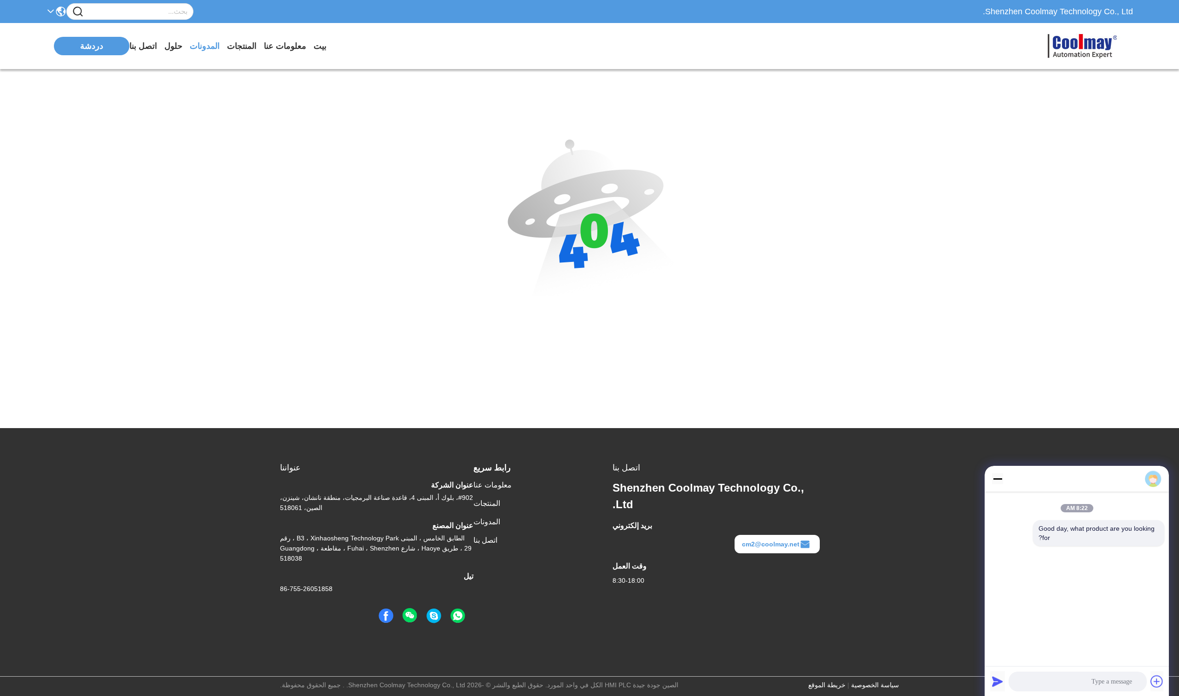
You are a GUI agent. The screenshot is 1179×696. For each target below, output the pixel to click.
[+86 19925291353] (434, 615)
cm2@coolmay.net (771, 544)
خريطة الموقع (827, 685)
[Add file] (1156, 681)
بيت (320, 46)
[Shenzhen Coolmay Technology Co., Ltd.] (1082, 46)
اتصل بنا (143, 46)
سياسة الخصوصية (875, 685)
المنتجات (242, 46)
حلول (173, 46)
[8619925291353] (457, 615)
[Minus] (997, 478)
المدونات (205, 46)
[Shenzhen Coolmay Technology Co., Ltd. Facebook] (386, 615)
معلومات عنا (285, 46)
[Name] (77, 11)
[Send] (997, 681)
